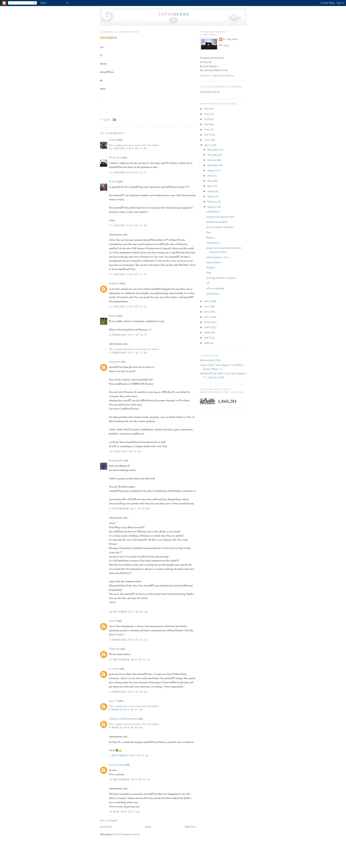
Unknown (114, 283)
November (213, 155)
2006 (207, 343)
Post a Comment (109, 820)
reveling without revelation (221, 278)
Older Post (190, 826)
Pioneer (210, 237)
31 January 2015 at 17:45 (128, 274)
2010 (207, 322)
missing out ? (213, 242)
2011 (207, 317)
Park (208, 272)
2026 (207, 108)
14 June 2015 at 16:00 (125, 451)
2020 (207, 119)
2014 (207, 301)
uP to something (215, 288)
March (211, 196)
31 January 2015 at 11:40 (128, 148)
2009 (207, 327)
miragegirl (114, 361)
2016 (207, 140)
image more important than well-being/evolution (224, 250)
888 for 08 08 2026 (210, 360)
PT (101, 55)
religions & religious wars (220, 216)
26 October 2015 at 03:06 (128, 611)
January (211, 207)
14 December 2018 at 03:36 (129, 779)
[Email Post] (114, 119)
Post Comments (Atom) (127, 834)
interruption (108, 37)
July (210, 175)
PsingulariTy (116, 460)
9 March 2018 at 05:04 (126, 727)
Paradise (210, 267)
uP (207, 283)
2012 (207, 311)
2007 (207, 337)
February (212, 201)
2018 (207, 129)
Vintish (113, 139)
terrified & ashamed (216, 222)
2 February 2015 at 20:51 (128, 334)
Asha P (112, 620)
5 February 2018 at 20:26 (128, 691)
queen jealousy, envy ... (219, 257)
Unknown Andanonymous (123, 718)
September (213, 165)
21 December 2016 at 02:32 (129, 659)
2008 (207, 332)
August (211, 170)
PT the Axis (115, 157)
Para (208, 232)
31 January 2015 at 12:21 (128, 172)
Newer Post (106, 826)
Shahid (113, 315)
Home (148, 826)
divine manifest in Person (220, 227)
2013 (207, 306)
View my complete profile (217, 76)
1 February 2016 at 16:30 (128, 639)
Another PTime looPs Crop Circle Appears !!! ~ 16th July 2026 (223, 375)
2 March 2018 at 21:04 (126, 709)
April (210, 191)
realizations (212, 293)
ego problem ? (214, 262)
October (212, 160)
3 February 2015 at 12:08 (128, 352)
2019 (207, 124)
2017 (207, 134)
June (210, 181)
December (213, 149)
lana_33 (113, 700)
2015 (207, 145)
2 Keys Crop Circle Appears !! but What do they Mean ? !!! (221, 367)
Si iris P (113, 181)
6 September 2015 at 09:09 (129, 508)
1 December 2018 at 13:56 (129, 755)
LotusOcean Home (210, 91)
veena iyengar (116, 764)
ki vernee (114, 668)
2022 (207, 114)
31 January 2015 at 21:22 (128, 306)
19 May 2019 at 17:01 (124, 811)
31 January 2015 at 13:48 (128, 225)
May (210, 186)
